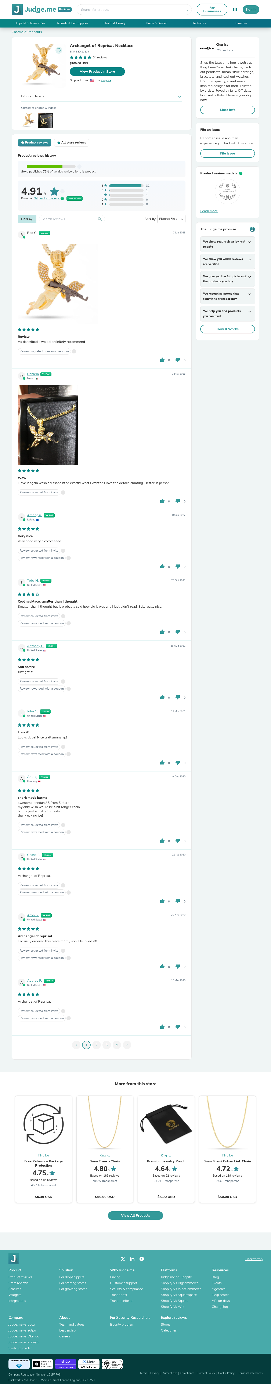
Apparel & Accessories (30, 23)
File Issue (227, 153)
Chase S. (33, 855)
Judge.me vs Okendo (23, 1336)
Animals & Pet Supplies (72, 23)
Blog (215, 1277)
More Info (227, 110)
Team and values (71, 1324)
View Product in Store (97, 71)
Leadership (67, 1330)
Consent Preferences (250, 1373)
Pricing (115, 1277)
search (186, 9)
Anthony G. (35, 646)
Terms (143, 1373)
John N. (32, 711)
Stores (165, 1324)
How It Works (228, 329)
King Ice (106, 80)
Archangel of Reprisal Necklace (101, 46)
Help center (220, 1295)
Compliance (187, 1373)
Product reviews (20, 1277)
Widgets (14, 1295)
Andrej (32, 776)
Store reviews (18, 1283)
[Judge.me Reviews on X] (123, 1259)
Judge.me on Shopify (176, 1277)
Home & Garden (156, 23)
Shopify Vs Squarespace (179, 1295)
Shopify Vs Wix (172, 1307)
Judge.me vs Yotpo (22, 1330)
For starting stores (72, 1283)
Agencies (218, 1289)
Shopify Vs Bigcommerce (179, 1283)
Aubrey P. (34, 980)
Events (217, 1283)
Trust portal (118, 1295)
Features (14, 1289)
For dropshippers (71, 1277)
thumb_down (177, 359)
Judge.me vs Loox (21, 1324)
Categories (169, 1330)
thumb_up (162, 359)
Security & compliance (126, 1289)
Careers (65, 1336)
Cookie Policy (226, 1373)
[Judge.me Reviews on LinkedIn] (132, 1259)
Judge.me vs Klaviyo (23, 1342)
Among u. (34, 515)
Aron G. (33, 915)
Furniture (241, 23)
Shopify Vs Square (174, 1301)
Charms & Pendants (27, 32)
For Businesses (212, 10)
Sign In (251, 9)
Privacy (154, 1373)
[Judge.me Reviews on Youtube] (141, 1259)
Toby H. (33, 580)
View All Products (135, 1215)
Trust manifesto (121, 1301)
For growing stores (73, 1289)
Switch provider (20, 1348)
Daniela (33, 374)
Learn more (209, 211)
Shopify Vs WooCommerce (181, 1289)
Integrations (17, 1301)
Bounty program (122, 1324)
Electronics (199, 23)
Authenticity (169, 1373)
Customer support (123, 1283)
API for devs (221, 1301)
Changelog (220, 1307)
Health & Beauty (114, 23)
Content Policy (206, 1373)
